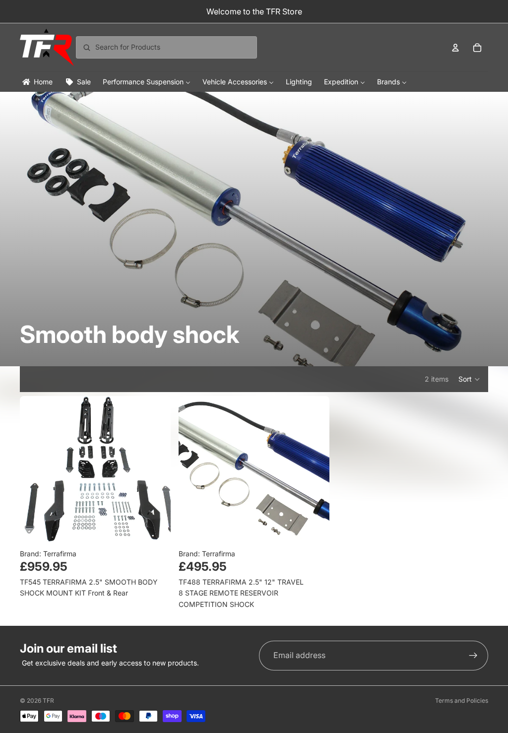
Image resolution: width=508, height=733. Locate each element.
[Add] (155, 531)
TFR (48, 700)
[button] (469, 379)
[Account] (455, 48)
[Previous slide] (35, 471)
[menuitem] (37, 81)
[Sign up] (473, 655)
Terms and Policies (461, 700)
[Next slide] (156, 471)
